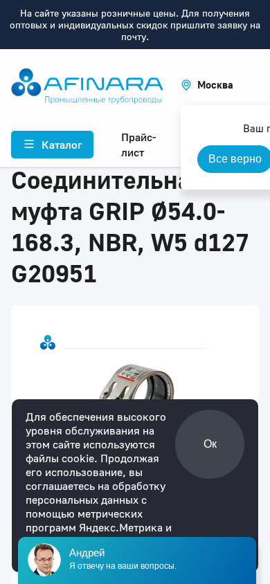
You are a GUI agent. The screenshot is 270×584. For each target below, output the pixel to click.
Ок (210, 444)
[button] (207, 85)
